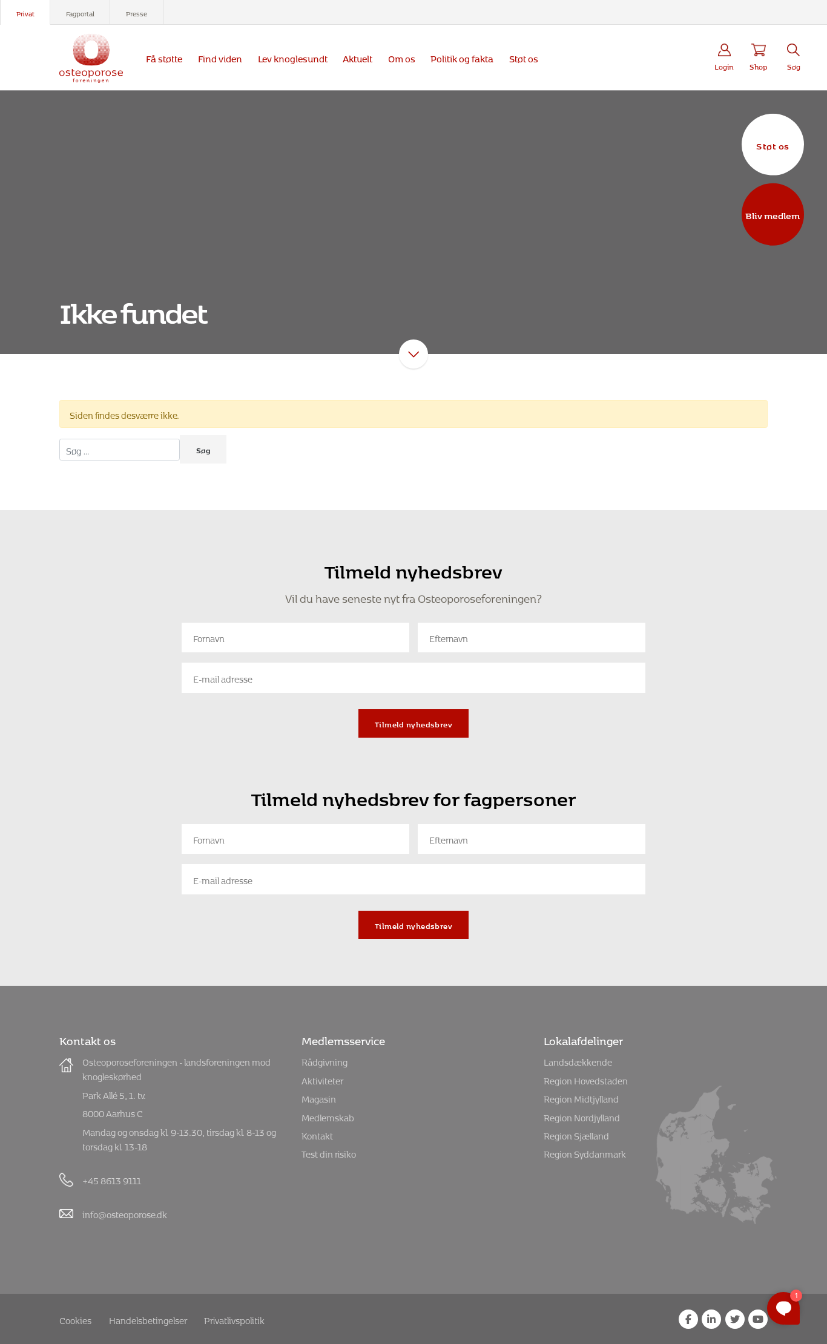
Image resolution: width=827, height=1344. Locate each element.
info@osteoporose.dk (124, 1213)
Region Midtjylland (581, 1097)
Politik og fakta (461, 57)
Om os (401, 57)
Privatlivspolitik (234, 1319)
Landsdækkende (578, 1060)
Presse (136, 12)
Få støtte (164, 57)
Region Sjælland (576, 1134)
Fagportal (80, 12)
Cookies (75, 1319)
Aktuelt (357, 57)
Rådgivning (324, 1060)
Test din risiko (328, 1152)
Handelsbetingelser (148, 1319)
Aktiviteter (322, 1079)
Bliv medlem (772, 214)
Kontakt (317, 1134)
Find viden (220, 57)
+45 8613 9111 (111, 1179)
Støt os (772, 144)
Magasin (318, 1097)
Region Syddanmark (585, 1152)
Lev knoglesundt (293, 57)
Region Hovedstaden (586, 1079)
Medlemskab (327, 1116)
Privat (25, 12)
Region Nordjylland (582, 1116)
